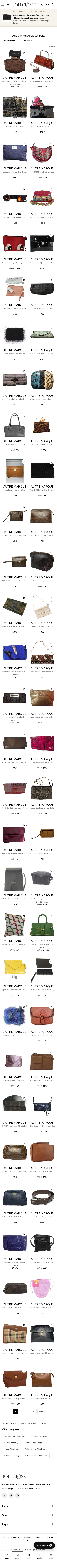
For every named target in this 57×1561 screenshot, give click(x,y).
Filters (45, 1545)
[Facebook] (4, 1495)
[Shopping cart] (53, 4)
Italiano (38, 1537)
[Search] (42, 4)
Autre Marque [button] (9, 40)
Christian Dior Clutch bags (36, 1455)
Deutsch (27, 1537)
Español (30, 1540)
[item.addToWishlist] (51, 52)
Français (16, 1537)
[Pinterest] (17, 1495)
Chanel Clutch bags (39, 1436)
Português (49, 1537)
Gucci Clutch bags (11, 1443)
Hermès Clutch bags (33, 1443)
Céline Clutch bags (12, 1455)
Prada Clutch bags (12, 1449)
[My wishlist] (47, 4)
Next (41, 1411)
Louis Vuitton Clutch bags (15, 1436)
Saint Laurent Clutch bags (36, 1449)
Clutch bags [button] (27, 40)
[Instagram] (11, 1495)
